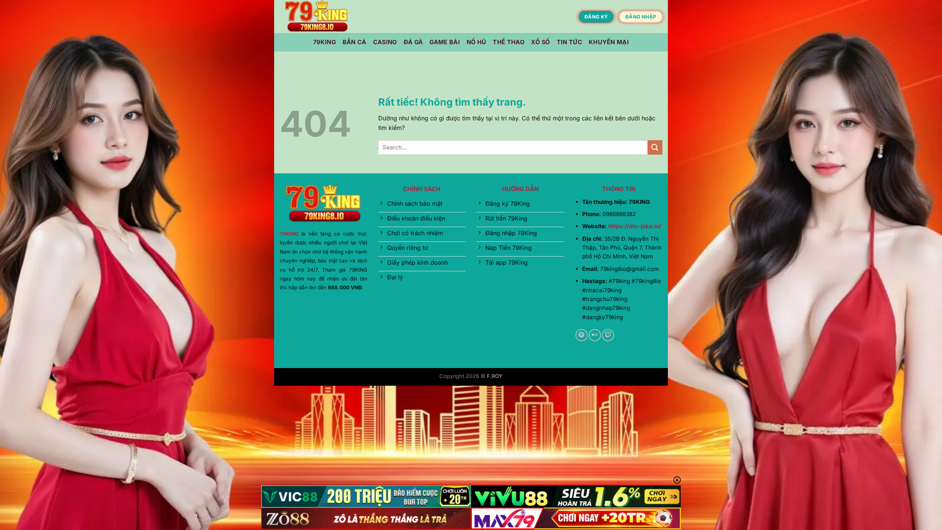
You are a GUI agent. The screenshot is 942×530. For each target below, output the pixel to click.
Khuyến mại (609, 42)
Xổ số (540, 42)
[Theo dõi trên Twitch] (608, 335)
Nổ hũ (476, 42)
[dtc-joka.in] (316, 16)
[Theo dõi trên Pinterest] (582, 335)
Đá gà (413, 42)
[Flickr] (595, 335)
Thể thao (508, 42)
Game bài (444, 42)
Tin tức (569, 42)
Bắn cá (354, 42)
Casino (385, 42)
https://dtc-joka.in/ (634, 226)
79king (324, 42)
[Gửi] (655, 147)
